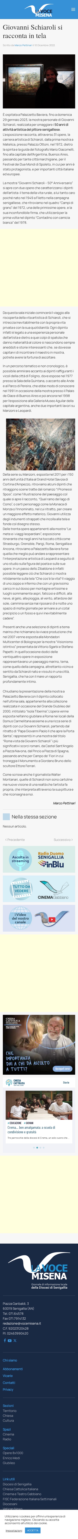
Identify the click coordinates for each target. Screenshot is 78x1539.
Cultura (8, 1420)
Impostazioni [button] (14, 1530)
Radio (7, 1439)
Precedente (16, 839)
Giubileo (9, 1463)
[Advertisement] (39, 268)
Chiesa (8, 1415)
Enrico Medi (11, 1458)
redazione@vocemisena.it (22, 1323)
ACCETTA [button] (32, 1530)
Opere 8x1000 (13, 1453)
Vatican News (13, 1509)
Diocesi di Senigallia (17, 1484)
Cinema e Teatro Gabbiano (22, 1494)
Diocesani (10, 1504)
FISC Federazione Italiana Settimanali (30, 1499)
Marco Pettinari (23, 45)
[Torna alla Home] (39, 9)
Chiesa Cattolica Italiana (20, 1489)
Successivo (62, 839)
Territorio (9, 1411)
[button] (73, 9)
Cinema (8, 1434)
